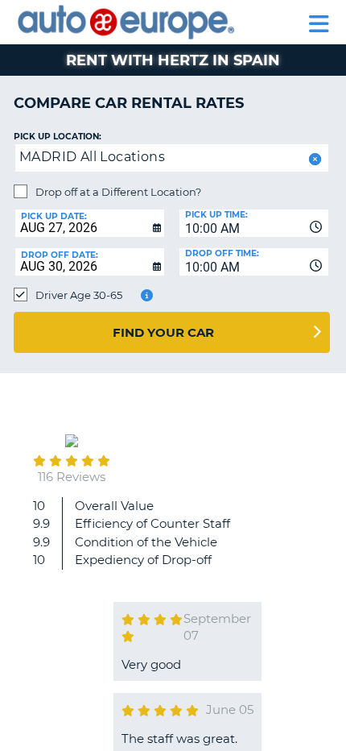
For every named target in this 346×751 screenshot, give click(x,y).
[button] (313, 159)
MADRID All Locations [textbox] (92, 156)
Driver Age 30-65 (78, 294)
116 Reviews (71, 476)
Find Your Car (163, 332)
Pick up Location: (57, 136)
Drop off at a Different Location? (118, 191)
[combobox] (253, 223)
